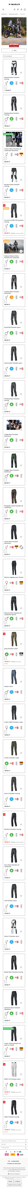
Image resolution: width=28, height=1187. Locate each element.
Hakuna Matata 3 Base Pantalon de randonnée (11, 256)
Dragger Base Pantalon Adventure (11, 471)
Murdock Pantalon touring (12, 829)
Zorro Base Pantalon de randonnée (11, 865)
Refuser (10, 1181)
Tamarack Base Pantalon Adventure (12, 1008)
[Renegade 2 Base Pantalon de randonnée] (14, 496)
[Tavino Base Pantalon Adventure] (14, 532)
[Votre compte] (21, 9)
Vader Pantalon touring (11, 1117)
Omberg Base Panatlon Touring (11, 114)
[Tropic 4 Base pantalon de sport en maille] (14, 1033)
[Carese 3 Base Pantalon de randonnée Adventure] (14, 139)
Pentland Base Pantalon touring (11, 399)
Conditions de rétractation (14, 1163)
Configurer (17, 1181)
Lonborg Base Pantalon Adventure (11, 292)
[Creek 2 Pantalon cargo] (14, 748)
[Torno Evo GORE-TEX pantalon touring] (14, 210)
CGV (9, 1161)
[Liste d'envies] (18, 9)
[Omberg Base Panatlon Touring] (14, 103)
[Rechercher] (14, 9)
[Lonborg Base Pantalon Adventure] (14, 282)
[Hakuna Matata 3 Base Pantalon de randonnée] (14, 246)
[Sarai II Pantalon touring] (14, 783)
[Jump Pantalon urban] (14, 639)
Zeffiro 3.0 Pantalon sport (12, 1079)
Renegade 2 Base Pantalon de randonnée (13, 506)
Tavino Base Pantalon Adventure (11, 542)
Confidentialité (15, 1161)
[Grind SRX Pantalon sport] (14, 317)
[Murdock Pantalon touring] (14, 819)
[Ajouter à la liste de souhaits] (21, 72)
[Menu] (3, 9)
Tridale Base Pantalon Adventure (11, 435)
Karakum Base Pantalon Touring (11, 185)
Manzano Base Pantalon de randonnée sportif (13, 613)
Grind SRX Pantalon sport (12, 327)
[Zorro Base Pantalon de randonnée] (14, 855)
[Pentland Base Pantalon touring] (14, 389)
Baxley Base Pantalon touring (13, 972)
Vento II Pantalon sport (11, 936)
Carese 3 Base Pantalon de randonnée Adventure (12, 149)
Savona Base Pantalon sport (13, 363)
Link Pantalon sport (10, 900)
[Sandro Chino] (14, 676)
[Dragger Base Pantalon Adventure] (14, 460)
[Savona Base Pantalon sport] (14, 353)
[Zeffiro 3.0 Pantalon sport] (14, 1069)
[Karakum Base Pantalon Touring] (14, 175)
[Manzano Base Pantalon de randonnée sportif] (14, 603)
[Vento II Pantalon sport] (14, 926)
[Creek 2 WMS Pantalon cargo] (14, 712)
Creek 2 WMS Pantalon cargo (13, 722)
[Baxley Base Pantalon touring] (14, 962)
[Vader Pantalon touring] (14, 1107)
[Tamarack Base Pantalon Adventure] (14, 998)
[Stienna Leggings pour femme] (14, 567)
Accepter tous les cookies (14, 1185)
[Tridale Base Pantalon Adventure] (14, 424)
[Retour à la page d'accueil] (14, 4)
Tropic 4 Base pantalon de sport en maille (12, 1044)
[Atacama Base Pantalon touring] (14, 67)
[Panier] (25, 9)
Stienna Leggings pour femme (13, 577)
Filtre (15, 50)
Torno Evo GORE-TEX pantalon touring (14, 221)
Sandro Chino (8, 686)
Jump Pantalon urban (11, 649)
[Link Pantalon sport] (14, 891)
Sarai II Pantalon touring (12, 793)
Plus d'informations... (18, 1178)
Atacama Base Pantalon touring (11, 78)
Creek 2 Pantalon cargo (11, 758)
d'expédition (5, 1169)
